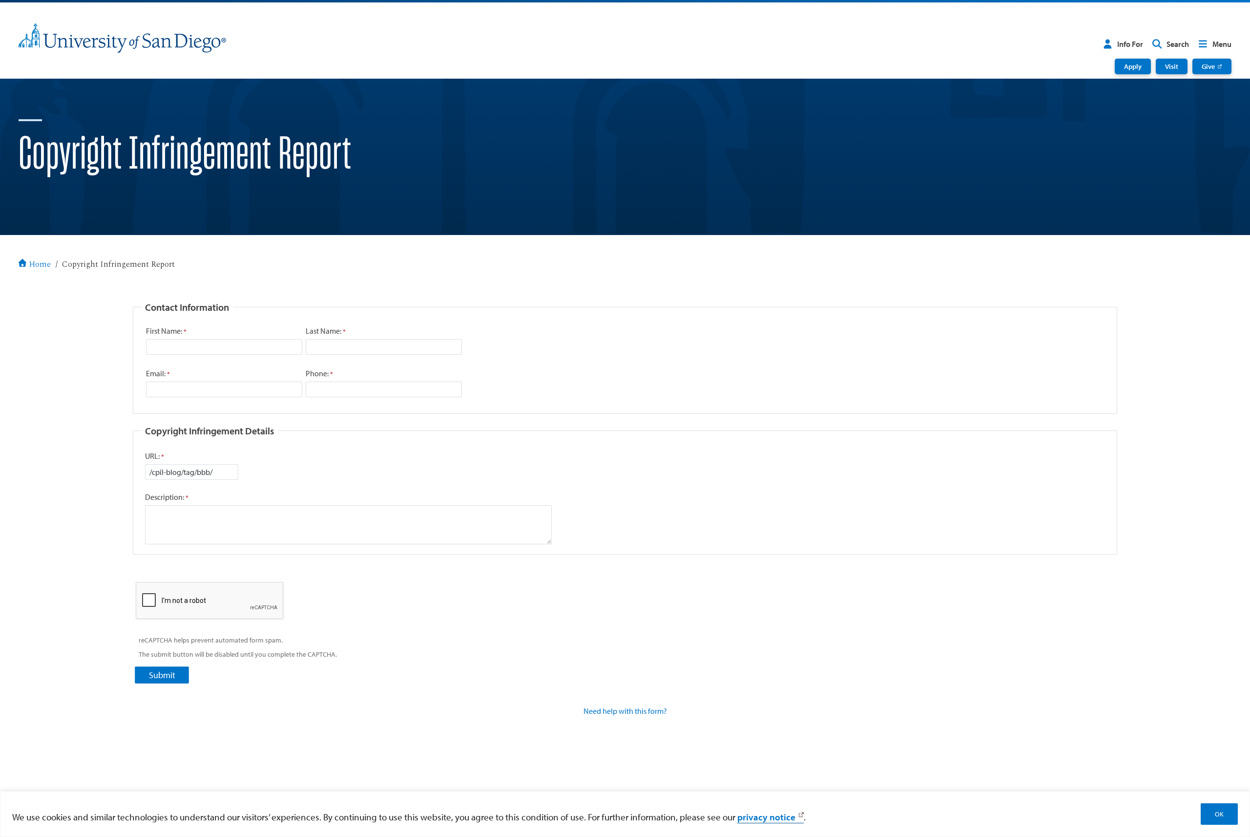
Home (40, 264)
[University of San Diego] (122, 38)
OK (1219, 814)
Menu (1221, 44)
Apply (1133, 66)
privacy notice (766, 817)
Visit (1171, 66)
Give (1208, 66)
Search (1178, 44)
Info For (1130, 44)
